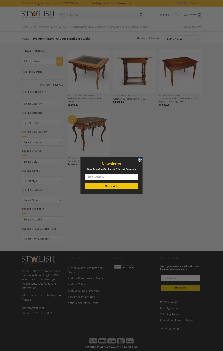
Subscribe (111, 186)
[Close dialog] (139, 159)
